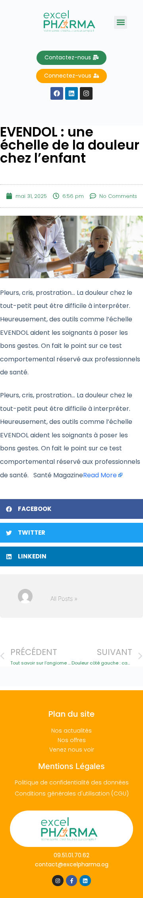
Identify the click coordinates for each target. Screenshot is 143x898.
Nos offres (72, 740)
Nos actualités (71, 731)
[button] (120, 22)
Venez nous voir (71, 750)
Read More (100, 475)
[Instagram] (58, 881)
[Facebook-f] (71, 881)
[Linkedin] (85, 881)
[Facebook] (56, 93)
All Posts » (63, 599)
